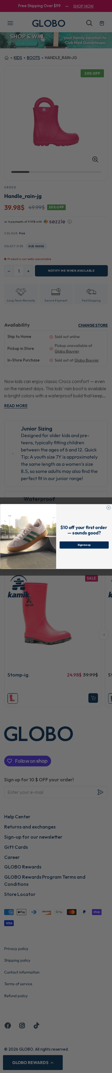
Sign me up (84, 544)
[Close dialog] (108, 507)
